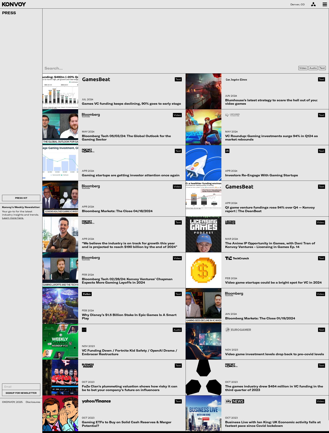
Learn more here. (13, 217)
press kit (21, 198)
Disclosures (33, 401)
